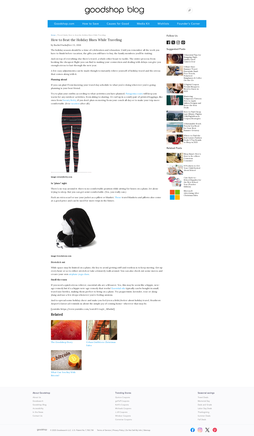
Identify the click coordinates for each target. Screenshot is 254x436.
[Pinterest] (215, 430)
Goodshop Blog (39, 405)
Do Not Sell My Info (134, 430)
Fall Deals (202, 420)
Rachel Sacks (60, 45)
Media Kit (143, 24)
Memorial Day (204, 401)
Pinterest (183, 42)
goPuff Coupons (122, 401)
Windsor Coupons (123, 416)
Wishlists (163, 24)
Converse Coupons (123, 420)
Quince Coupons (122, 397)
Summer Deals (204, 416)
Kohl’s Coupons (122, 405)
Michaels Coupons (123, 408)
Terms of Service (104, 430)
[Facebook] (192, 430)
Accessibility (38, 408)
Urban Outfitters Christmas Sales (101, 344)
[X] (207, 430)
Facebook (168, 42)
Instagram (178, 42)
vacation (75, 103)
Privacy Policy (118, 430)
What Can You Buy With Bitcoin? (63, 374)
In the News (38, 412)
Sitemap (146, 430)
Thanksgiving (203, 412)
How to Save (90, 24)
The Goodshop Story (62, 342)
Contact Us (37, 416)
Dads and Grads (205, 405)
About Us (37, 397)
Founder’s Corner (188, 24)
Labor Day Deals (205, 408)
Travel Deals (203, 397)
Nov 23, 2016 (74, 45)
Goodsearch (38, 401)
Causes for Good (118, 24)
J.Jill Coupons (121, 412)
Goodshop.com (64, 24)
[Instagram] (200, 430)
